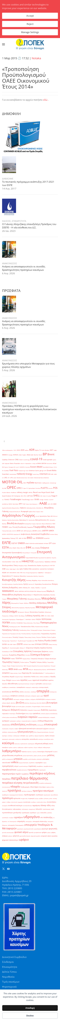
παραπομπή (42, 770)
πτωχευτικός (24, 798)
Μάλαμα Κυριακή (41, 591)
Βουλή (10, 523)
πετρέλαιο (6, 779)
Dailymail (7, 463)
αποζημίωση (53, 692)
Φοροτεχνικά (9, 986)
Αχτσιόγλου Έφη (45, 516)
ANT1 (51, 450)
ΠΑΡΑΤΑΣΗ (28, 619)
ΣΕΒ (8, 644)
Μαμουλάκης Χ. (28, 595)
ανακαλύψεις (12, 687)
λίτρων (35, 747)
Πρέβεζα (53, 637)
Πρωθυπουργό (22, 641)
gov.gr (42, 470)
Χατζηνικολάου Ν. (50, 673)
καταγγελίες (25, 739)
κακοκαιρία (5, 739)
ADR (31, 450)
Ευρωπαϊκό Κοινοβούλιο (44, 557)
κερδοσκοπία (23, 743)
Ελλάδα (37, 548)
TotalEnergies (15, 499)
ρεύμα (36, 798)
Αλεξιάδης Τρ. (39, 508)
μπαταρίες (45, 759)
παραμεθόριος (33, 770)
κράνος (11, 747)
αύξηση (4, 703)
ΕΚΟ (29, 538)
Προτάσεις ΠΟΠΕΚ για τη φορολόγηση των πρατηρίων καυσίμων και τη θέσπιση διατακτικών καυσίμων (29, 409)
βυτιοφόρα (51, 702)
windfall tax (5, 504)
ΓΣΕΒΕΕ (5, 527)
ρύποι (50, 798)
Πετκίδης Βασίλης (26, 633)
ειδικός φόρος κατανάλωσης (9, 717)
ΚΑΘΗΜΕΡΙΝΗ (35, 569)
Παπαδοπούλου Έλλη (27, 626)
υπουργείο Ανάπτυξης (40, 821)
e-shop (33, 463)
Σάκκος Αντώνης (53, 644)
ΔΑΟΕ (19, 531)
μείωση (39, 755)
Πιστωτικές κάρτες (7, 637)
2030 (18, 450)
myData (30, 482)
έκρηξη (53, 677)
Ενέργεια (44, 547)
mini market (30, 477)
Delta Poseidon (15, 463)
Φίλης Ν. (31, 669)
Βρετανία (38, 523)
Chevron (11, 460)
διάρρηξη (30, 710)
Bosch (40, 455)
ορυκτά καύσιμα (23, 766)
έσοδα (18, 680)
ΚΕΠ (8, 572)
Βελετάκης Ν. (23, 520)
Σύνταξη (27, 655)
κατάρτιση (18, 739)
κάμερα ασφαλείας (39, 735)
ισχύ (27, 735)
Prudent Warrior (6, 492)
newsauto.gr (53, 483)
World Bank (15, 504)
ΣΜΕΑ (32, 644)
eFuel (54, 463)
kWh (52, 474)
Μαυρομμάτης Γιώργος (17, 603)
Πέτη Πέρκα (36, 623)
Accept (30, 15)
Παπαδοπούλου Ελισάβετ (41, 626)
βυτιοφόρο (6, 706)
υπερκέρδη (21, 821)
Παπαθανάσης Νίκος (24, 630)
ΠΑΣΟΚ (38, 619)
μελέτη (4, 759)
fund (27, 470)
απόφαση (33, 696)
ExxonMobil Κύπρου (48, 467)
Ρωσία (47, 640)
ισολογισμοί (16, 735)
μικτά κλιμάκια (32, 759)
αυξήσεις (27, 699)
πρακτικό (4, 791)
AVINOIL (16, 455)
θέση (35, 732)
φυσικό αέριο (21, 832)
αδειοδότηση (13, 683)
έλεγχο (4, 680)
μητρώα (18, 758)
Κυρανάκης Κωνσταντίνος (43, 584)
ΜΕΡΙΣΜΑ (21, 591)
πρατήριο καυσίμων (43, 790)
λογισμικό (49, 752)
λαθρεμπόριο (11, 751)
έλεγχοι (9, 680)
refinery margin (22, 492)
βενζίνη (20, 702)
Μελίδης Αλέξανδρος (38, 603)
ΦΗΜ (16, 669)
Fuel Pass (13, 470)
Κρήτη (25, 584)
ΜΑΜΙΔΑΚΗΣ (8, 591)
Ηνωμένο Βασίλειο (39, 561)
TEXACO (6, 499)
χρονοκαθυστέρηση (25, 836)
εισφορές (52, 717)
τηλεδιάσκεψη (46, 809)
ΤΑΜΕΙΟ (13, 658)
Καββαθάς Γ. (41, 572)
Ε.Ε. (17, 538)
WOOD (10, 504)
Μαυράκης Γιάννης (17, 598)
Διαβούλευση (26, 534)
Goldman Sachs (34, 470)
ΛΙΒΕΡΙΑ (20, 587)
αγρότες (51, 680)
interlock (43, 474)
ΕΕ (22, 538)
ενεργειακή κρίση (26, 721)
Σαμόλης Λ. (5, 648)
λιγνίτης (34, 751)
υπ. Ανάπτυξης (46, 817)
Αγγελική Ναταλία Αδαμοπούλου (10, 508)
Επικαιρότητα (9, 966)
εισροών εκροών (27, 716)
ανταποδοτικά (6, 692)
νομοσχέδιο (39, 763)
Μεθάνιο (26, 603)
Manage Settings (30, 32)
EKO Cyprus (5, 467)
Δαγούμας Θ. (17, 534)
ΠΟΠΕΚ (6, 622)
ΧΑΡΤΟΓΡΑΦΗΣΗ (51, 669)
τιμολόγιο (33, 813)
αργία (38, 696)
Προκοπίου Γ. (13, 641)
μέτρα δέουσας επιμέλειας (12, 755)
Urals (36, 499)
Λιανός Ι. (38, 588)
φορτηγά (45, 829)
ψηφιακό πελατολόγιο (10, 840)
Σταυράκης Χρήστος (22, 651)
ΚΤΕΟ (21, 572)
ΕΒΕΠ (20, 538)
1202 (14, 450)
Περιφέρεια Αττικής (15, 633)
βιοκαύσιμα (33, 703)
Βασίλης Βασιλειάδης (13, 520)
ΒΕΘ (52, 516)
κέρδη (47, 736)
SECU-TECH (24, 496)
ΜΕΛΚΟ (16, 591)
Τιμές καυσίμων (10, 981)
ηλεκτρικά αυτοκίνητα (27, 728)
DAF (3, 463)
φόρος (49, 832)
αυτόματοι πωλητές (50, 699)
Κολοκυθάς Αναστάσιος (48, 580)
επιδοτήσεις (18, 724)
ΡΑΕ (36, 641)
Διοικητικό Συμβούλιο (40, 534)
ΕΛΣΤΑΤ (14, 543)
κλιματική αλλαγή (41, 743)
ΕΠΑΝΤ (27, 543)
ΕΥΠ (24, 548)
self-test (30, 496)
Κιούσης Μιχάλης (31, 580)
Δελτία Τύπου (9, 971)
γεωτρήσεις (29, 706)
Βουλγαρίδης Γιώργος (30, 523)
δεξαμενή (15, 709)
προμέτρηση (47, 795)
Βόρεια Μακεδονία (47, 523)
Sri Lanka (48, 496)
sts (3, 499)
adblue (27, 450)
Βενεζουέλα (32, 520)
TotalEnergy (26, 499)
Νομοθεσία (8, 976)
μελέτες (50, 755)
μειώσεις (44, 755)
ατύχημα (22, 699)
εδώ (45, 99)
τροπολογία (5, 817)
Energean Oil (12, 467)
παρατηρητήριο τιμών (11, 773)
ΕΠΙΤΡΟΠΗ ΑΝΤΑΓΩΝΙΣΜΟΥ (36, 543)
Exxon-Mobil (36, 466)
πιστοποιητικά (6, 787)
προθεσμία (39, 795)
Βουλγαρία (19, 523)
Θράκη (39, 565)
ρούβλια (41, 798)
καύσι (52, 739)
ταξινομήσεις (17, 809)
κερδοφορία (31, 743)
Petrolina (37, 488)
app (55, 450)
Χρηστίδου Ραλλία (30, 677)
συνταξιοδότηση (27, 805)
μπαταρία (39, 759)
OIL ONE (4, 488)
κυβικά (26, 747)
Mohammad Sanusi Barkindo (41, 477)
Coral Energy (26, 459)
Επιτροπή (33, 552)
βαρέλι (8, 703)
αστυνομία (16, 699)
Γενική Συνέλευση (19, 527)
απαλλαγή (33, 692)
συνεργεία (5, 805)
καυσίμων (41, 739)
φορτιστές (53, 828)
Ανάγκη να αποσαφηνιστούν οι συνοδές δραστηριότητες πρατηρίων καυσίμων (23, 268)
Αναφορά (24, 511)
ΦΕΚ (10, 669)
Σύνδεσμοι (8, 961)
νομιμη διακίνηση (23, 762)
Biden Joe (30, 455)
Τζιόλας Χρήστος (24, 662)
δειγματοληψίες (36, 706)
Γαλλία (10, 527)
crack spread (47, 460)
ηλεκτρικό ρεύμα (12, 732)
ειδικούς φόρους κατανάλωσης (49, 713)
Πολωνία (38, 637)
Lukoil (14, 477)
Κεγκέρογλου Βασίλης (32, 576)
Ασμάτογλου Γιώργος (18, 515)
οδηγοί (16, 766)
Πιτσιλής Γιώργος (18, 637)
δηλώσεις (23, 710)
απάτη (22, 692)
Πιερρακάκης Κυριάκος (48, 634)
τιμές (52, 809)
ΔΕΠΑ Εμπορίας (28, 531)
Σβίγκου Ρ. (22, 648)
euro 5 (17, 467)
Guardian (5, 474)
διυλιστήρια (20, 713)
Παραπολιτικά (6, 633)
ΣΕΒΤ (11, 644)
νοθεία (14, 762)
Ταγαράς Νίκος (26, 658)
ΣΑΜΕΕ (54, 641)
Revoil (35, 492)
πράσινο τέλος (50, 787)
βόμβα (13, 706)
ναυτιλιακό (6, 763)
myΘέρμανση (45, 483)
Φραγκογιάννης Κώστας (40, 669)
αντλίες (15, 691)
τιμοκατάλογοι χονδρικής (11, 813)
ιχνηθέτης (31, 735)
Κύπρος (55, 584)
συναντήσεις (51, 802)
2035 (22, 450)
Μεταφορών (21, 612)
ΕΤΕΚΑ (18, 548)
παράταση (32, 766)
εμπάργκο (5, 721)
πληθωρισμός (25, 787)
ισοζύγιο (10, 735)
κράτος (15, 747)
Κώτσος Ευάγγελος (10, 587)
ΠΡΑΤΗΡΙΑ (13, 623)
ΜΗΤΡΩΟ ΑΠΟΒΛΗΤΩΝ (30, 591)
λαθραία (40, 747)
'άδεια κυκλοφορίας (7, 450)
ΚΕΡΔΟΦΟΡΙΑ (12, 572)
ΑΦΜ (54, 504)
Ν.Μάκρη (11, 616)
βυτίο (44, 703)
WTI (20, 504)
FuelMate (6, 470)
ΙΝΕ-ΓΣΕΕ (52, 565)
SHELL (36, 495)
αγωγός (4, 684)
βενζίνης (27, 703)
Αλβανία (23, 508)
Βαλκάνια (4, 520)
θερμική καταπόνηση (42, 732)
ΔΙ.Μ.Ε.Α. (39, 531)
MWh (24, 483)
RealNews (13, 492)
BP (45, 454)
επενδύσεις (6, 725)
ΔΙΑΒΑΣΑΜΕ (7, 178)
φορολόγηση (37, 829)
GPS (45, 470)
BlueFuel (36, 455)
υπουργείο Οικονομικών (16, 825)
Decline (30, 1015)
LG (2, 477)
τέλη (49, 805)
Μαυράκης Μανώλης (34, 599)
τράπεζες (49, 812)
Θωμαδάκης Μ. (46, 565)
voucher (51, 499)
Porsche (50, 488)
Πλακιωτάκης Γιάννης (30, 637)
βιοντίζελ (39, 703)
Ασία (42, 511)
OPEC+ (20, 488)
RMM (39, 492)
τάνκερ (43, 805)
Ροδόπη (41, 641)
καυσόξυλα (47, 739)
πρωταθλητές (54, 795)
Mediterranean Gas (22, 477)
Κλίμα (39, 580)
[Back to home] (30, 44)
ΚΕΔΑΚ (4, 573)
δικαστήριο (12, 713)
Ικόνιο (7, 569)
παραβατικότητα (9, 769)
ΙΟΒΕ (4, 569)
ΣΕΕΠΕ (20, 644)
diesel (22, 463)
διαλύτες (44, 710)
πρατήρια (14, 790)
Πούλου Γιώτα (46, 637)
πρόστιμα (7, 798)
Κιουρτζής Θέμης (14, 580)
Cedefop (5, 460)
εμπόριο (18, 721)
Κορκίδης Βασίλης (18, 584)
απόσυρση (28, 696)
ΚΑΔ (30, 569)
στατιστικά (14, 802)
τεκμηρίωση (32, 809)
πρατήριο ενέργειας (26, 791)
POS (55, 487)
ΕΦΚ (28, 547)
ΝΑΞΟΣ (16, 616)
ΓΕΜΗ (53, 523)
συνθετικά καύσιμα (15, 805)
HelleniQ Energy (24, 473)
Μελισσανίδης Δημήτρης (18, 607)
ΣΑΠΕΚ (4, 644)
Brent (50, 454)
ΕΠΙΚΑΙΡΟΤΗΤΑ (19, 221)
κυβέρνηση (20, 747)
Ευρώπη (54, 557)
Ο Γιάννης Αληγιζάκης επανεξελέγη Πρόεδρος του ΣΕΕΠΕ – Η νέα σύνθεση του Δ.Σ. (29, 225)
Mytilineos (38, 483)
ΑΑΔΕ (43, 503)
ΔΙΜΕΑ (51, 531)
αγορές (30, 680)
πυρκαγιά (31, 798)
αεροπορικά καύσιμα (23, 683)
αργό (41, 696)
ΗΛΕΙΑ (13, 561)
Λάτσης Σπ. (26, 588)
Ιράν (21, 569)
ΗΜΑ (17, 561)
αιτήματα (32, 683)
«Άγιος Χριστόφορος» (32, 504)
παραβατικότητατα (22, 770)
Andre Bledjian (45, 450)
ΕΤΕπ (21, 548)
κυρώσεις (30, 747)
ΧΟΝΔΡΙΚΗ (6, 673)
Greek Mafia (51, 470)
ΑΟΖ (49, 504)
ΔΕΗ (22, 531)
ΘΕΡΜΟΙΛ (53, 561)
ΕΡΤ (50, 543)
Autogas (10, 455)
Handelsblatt (12, 474)
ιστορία (22, 736)
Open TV (25, 488)
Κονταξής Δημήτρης (7, 584)
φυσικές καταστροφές (8, 832)
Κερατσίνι (41, 576)
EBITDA (43, 463)
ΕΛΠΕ (6, 542)
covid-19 (36, 459)
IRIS (49, 474)
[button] (3, 44)
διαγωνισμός (36, 710)
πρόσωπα (16, 798)
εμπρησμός (13, 721)
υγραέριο (18, 817)
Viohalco (46, 499)
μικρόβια (25, 759)
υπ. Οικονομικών (12, 821)
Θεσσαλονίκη (32, 565)
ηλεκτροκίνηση (25, 731)
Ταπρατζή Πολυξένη (37, 659)
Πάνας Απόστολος (28, 623)
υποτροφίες (29, 821)
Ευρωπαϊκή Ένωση (32, 558)
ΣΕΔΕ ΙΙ (14, 644)
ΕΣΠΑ (5, 547)
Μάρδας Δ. (50, 591)
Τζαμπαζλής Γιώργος (11, 662)
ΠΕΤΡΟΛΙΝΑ (46, 619)
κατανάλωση (34, 739)
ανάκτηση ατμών (47, 683)
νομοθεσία (32, 762)
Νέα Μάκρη (22, 616)
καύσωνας (17, 743)
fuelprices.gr (22, 470)
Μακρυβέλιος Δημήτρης (12, 594)
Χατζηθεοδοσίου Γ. (38, 673)
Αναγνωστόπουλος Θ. (14, 511)
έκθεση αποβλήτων (45, 676)
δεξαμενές (6, 710)
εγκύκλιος (36, 713)
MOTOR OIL (12, 481)
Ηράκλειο (48, 562)
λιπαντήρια (41, 752)
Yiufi (23, 504)
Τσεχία (8, 666)
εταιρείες (11, 728)
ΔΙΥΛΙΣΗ (4, 534)
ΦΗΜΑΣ (20, 669)
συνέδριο (33, 802)
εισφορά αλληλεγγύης (44, 717)
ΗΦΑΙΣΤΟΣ (28, 561)
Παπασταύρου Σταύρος (49, 630)
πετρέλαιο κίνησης (12, 782)
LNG (5, 478)
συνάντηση (26, 802)
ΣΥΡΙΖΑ (45, 644)
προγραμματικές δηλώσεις (16, 795)
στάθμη (8, 802)
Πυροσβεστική (30, 641)
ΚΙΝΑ (18, 572)
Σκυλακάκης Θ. (6, 651)
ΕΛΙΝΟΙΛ (40, 538)
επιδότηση (31, 724)
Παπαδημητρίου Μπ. (14, 626)
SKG (41, 496)
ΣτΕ (11, 651)
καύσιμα (8, 743)
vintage (42, 499)
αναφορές (28, 687)
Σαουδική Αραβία (14, 648)
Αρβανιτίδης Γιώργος (34, 511)
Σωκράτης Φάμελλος (17, 655)
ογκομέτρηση (8, 766)
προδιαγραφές (29, 794)
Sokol (44, 496)
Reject (30, 24)
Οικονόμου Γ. (20, 619)
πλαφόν (15, 786)
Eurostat (27, 467)
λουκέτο (55, 751)
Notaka (36, 58)
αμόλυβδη (38, 684)
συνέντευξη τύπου (41, 802)
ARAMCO (5, 455)
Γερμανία (30, 527)
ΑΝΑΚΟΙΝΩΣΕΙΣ (9, 263)
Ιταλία (25, 569)
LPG (11, 478)
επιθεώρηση (40, 725)
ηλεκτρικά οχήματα (42, 729)
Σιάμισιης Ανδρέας (33, 648)
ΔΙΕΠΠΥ (45, 530)
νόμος (44, 762)
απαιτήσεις (27, 692)
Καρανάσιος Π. (7, 576)
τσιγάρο (11, 817)
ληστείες (29, 751)
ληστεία (24, 752)
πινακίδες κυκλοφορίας (45, 783)
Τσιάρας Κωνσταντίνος (17, 666)
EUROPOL (22, 467)
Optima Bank (31, 488)
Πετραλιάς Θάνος (36, 633)
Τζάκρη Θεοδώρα (50, 659)
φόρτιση (16, 836)
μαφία (35, 755)
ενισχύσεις (34, 721)
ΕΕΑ (25, 538)
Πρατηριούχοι (6, 641)
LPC (9, 477)
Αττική (37, 516)
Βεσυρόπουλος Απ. (42, 520)
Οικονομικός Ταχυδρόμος (9, 619)
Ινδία (17, 569)
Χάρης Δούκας (14, 673)
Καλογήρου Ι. (48, 572)
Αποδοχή (30, 1008)
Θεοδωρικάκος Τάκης (10, 565)
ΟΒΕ (42, 616)
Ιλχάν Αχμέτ (13, 569)
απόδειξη (21, 696)
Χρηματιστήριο (19, 676)
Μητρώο (27, 612)
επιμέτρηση (5, 728)
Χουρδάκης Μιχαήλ (8, 677)
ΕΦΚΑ (33, 548)
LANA (55, 474)
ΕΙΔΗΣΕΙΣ (6, 221)
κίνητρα (51, 736)
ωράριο (24, 839)
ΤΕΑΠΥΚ (18, 658)
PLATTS (44, 488)
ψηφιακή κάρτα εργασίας (49, 836)
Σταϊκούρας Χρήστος (40, 651)
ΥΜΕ (25, 666)
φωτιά (31, 832)
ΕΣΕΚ (54, 543)
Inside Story (36, 474)
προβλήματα (5, 795)
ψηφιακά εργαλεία (36, 836)
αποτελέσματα (6, 696)
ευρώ (16, 729)
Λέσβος (33, 587)
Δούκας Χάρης (54, 534)
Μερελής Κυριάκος (30, 607)
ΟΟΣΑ (48, 616)
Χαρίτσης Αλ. (27, 673)
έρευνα (14, 680)
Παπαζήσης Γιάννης (10, 630)
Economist (49, 463)
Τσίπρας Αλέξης (41, 662)
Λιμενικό (43, 587)
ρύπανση (46, 798)
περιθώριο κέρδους (42, 773)
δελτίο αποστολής (46, 706)
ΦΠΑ (25, 669)
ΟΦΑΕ (52, 616)
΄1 (38, 504)
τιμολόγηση (25, 813)
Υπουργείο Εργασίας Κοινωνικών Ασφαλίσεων (38, 666)
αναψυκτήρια (35, 687)
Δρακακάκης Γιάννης (8, 538)
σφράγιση (36, 805)
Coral (21, 460)
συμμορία (20, 802)
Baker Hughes (22, 455)
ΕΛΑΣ (34, 538)
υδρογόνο (31, 816)
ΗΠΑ (20, 561)
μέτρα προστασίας (28, 755)
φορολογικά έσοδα (29, 829)
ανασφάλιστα (21, 687)
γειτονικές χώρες (20, 706)
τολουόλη (43, 813)
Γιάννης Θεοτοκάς (7, 531)
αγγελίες (23, 680)
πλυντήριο (42, 787)
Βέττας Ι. (55, 516)
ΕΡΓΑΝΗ (46, 543)
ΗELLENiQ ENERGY (6, 561)
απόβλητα (14, 696)
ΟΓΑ (46, 616)
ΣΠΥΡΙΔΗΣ (38, 644)
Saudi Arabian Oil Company (11, 496)
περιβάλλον (25, 774)
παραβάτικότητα (48, 766)
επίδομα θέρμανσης (45, 721)
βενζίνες (13, 703)
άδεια (37, 676)
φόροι (44, 832)
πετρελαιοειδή (31, 782)
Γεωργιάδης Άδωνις (44, 526)
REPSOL (31, 492)
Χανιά (19, 673)
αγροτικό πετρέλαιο (40, 680)
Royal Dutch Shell (47, 492)
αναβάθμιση (5, 687)
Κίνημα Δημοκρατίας (31, 572)
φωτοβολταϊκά (37, 832)
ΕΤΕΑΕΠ (14, 548)
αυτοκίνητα (40, 699)
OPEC (11, 487)
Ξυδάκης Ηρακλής (32, 615)
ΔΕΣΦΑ (34, 531)
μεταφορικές (9, 759)
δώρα (30, 713)
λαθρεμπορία (46, 747)
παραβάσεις (40, 766)
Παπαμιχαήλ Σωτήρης (36, 630)
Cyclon (54, 459)
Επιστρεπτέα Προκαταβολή (12, 553)
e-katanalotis (27, 463)
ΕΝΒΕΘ (21, 543)
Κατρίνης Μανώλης (20, 576)
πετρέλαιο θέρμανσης (29, 778)
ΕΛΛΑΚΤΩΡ (47, 538)
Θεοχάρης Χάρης (22, 565)
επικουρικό (50, 724)
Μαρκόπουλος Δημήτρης (41, 595)
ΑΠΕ (52, 504)
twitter (32, 499)
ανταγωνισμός (43, 687)
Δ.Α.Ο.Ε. (14, 531)
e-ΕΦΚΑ (38, 463)
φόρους (10, 836)
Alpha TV (38, 450)
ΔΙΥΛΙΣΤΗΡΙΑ (10, 534)
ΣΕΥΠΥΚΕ (25, 644)
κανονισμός (12, 739)
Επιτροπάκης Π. (26, 552)
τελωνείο (39, 809)
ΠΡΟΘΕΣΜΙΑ (19, 623)
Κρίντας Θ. (31, 584)
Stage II (54, 496)
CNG (17, 460)
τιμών (38, 812)
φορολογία (20, 829)
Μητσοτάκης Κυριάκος (37, 612)
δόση (27, 713)
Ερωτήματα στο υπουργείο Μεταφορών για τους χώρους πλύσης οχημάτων (28, 365)
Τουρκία (33, 662)
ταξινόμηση (25, 809)
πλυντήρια (34, 787)
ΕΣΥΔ (10, 548)
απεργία (43, 691)
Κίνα (24, 572)
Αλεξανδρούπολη (31, 508)
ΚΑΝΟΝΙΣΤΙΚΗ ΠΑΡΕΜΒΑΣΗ (47, 569)
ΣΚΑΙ (29, 644)
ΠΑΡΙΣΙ (33, 619)
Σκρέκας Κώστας (46, 648)
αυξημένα (33, 699)
